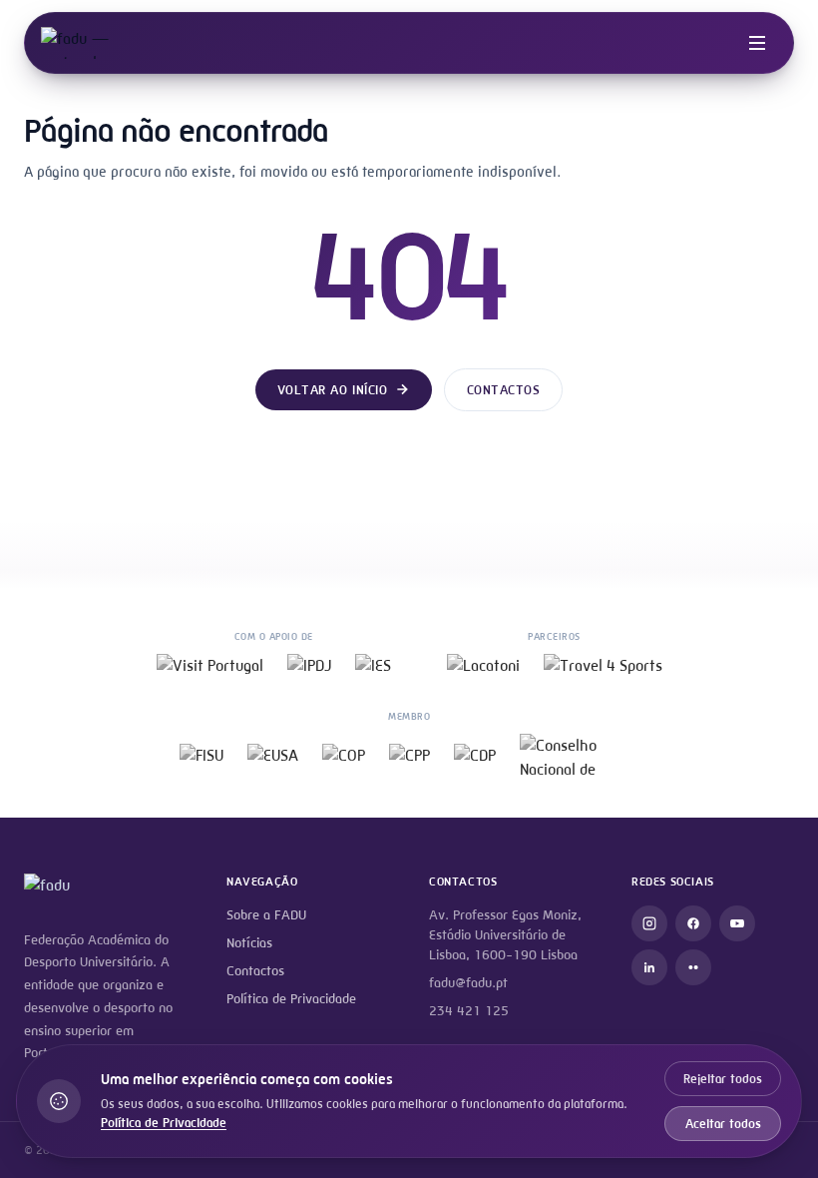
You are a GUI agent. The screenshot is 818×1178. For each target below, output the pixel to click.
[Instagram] (649, 923)
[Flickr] (693, 967)
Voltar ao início (332, 389)
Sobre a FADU (266, 914)
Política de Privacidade (291, 998)
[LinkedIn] (649, 967)
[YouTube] (737, 923)
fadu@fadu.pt (468, 982)
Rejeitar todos (722, 1078)
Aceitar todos (723, 1123)
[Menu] (757, 43)
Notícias (249, 942)
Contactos (504, 389)
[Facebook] (693, 923)
